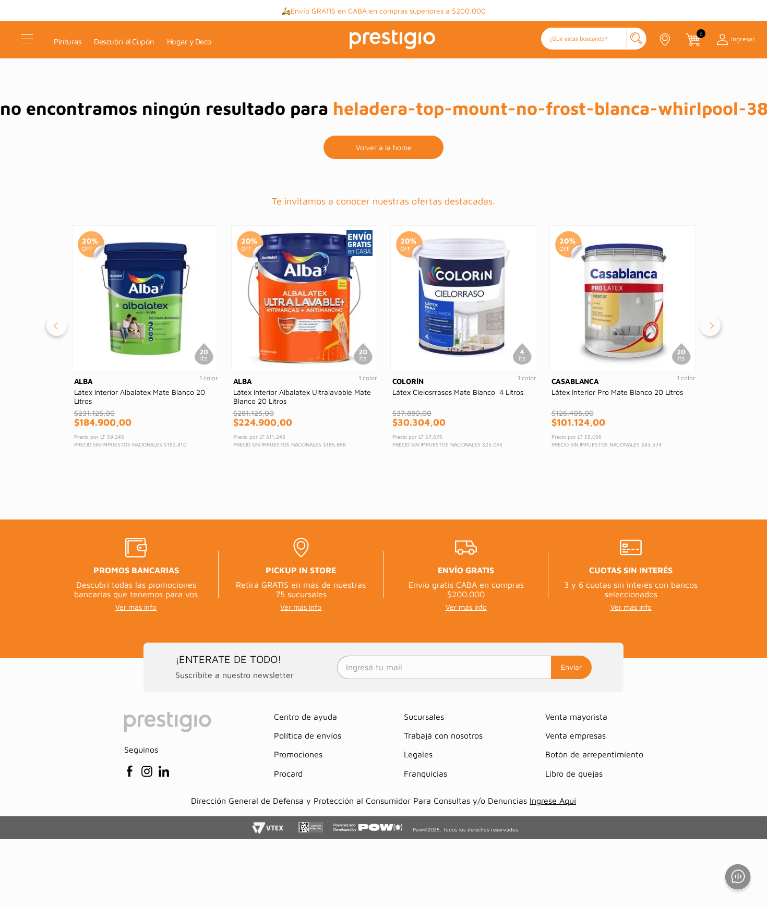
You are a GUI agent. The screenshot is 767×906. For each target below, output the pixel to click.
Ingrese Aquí (553, 800)
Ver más (474, 10)
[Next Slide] (710, 325)
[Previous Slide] (56, 325)
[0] (692, 39)
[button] (593, 39)
